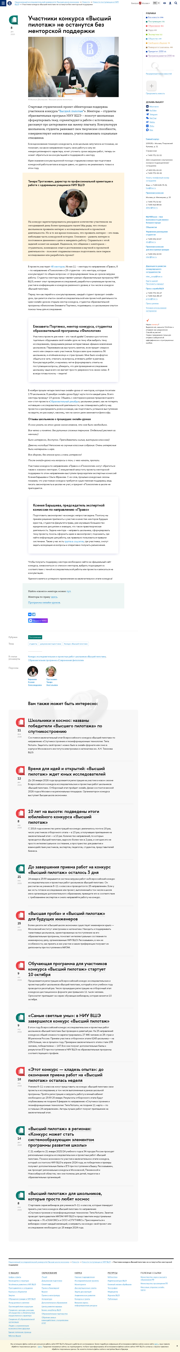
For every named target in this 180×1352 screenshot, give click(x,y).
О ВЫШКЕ (14, 1272)
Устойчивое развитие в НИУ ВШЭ (22, 1284)
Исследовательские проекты (87, 1281)
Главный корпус (152, 139)
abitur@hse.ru (152, 207)
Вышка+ (45, 1291)
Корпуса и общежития (18, 1291)
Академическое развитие (85, 1295)
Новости (75, 1262)
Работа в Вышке (15, 1336)
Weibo (152, 122)
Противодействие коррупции (21, 1306)
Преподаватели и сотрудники (21, 1288)
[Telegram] (33, 614)
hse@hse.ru (151, 188)
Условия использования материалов (156, 309)
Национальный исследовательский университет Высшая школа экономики (39, 1262)
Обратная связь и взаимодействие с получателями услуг (55, 1320)
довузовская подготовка (50, 643)
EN (159, 3)
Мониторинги (80, 1284)
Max (151, 130)
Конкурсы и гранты (82, 1299)
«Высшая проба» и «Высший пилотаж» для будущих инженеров (66, 916)
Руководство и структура (19, 1281)
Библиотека (112, 1277)
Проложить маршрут (155, 284)
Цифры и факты (15, 1277)
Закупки (12, 1295)
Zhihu (151, 126)
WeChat (152, 118)
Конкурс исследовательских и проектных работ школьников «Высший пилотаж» (67, 656)
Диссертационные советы (85, 1288)
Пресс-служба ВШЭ (155, 288)
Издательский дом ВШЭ (117, 1281)
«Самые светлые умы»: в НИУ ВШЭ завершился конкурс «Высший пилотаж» (69, 1018)
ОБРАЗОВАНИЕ (49, 1272)
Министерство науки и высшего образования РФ (154, 1278)
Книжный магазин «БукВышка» (120, 1284)
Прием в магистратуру (51, 1295)
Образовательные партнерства (55, 1314)
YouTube (153, 110)
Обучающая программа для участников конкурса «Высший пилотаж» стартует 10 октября (67, 968)
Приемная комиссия (155, 192)
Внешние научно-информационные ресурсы (86, 1304)
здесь (156, 1344)
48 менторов (58, 266)
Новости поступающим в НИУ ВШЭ (96, 1262)
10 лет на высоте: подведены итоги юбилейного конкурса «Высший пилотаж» (63, 816)
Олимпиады (46, 1284)
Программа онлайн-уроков (44, 602)
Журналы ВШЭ (114, 1295)
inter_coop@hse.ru (154, 276)
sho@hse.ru (151, 242)
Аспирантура (47, 1299)
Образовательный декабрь (64, 401)
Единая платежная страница (20, 1332)
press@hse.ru (152, 299)
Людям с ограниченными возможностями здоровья (19, 1327)
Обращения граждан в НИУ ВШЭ (22, 1299)
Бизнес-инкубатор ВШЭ (51, 1310)
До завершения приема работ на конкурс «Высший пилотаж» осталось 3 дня (69, 869)
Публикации (113, 1299)
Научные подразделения (85, 1277)
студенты (33, 643)
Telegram (153, 114)
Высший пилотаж (71, 111)
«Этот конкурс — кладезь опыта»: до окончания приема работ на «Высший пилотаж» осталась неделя (66, 1074)
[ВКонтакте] (30, 614)
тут (69, 591)
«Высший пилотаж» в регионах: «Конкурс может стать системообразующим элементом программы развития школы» (61, 1136)
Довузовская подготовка (52, 1281)
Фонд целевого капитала (19, 1302)
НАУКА (78, 1272)
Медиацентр (113, 1291)
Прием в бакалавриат (50, 1288)
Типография (112, 1288)
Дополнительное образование (54, 1302)
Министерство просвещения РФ (154, 1283)
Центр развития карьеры (52, 1306)
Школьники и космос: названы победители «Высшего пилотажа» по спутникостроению (65, 725)
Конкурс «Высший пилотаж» (76, 643)
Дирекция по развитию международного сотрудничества (156, 269)
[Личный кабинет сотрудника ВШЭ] (170, 3)
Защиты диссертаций (83, 1291)
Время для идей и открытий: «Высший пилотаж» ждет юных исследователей (66, 771)
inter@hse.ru (151, 257)
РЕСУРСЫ (112, 1272)
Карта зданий (152, 281)
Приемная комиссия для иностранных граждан (157, 248)
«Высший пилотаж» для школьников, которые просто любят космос (65, 1196)
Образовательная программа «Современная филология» (56, 660)
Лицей (44, 1277)
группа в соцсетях (74, 541)
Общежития (151, 227)
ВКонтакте (154, 106)
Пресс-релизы (152, 303)
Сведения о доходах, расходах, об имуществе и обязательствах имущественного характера (22, 1313)
